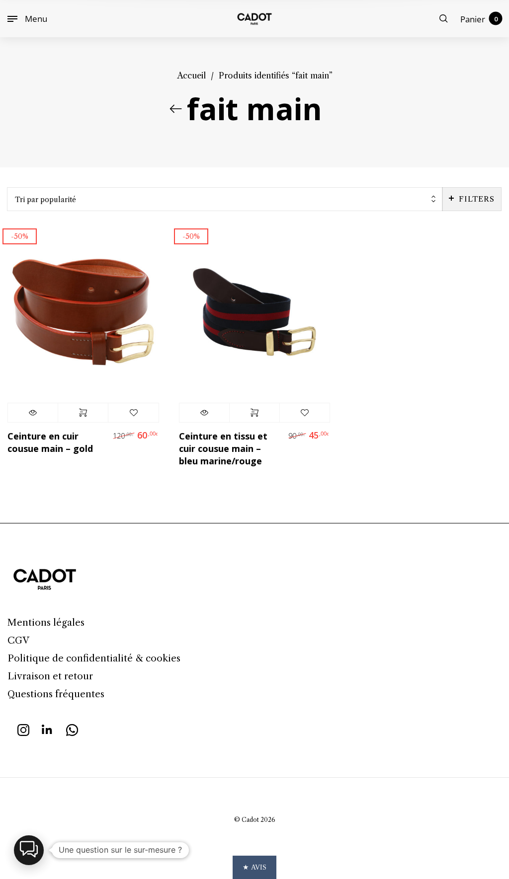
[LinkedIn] (48, 729)
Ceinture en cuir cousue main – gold (50, 442)
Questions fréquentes (55, 694)
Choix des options (83, 413)
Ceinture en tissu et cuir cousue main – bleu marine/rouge (223, 448)
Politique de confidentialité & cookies (93, 658)
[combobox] (224, 199)
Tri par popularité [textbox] (45, 199)
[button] (29, 850)
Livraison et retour (50, 676)
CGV (18, 640)
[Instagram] (23, 729)
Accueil (191, 75)
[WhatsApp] (72, 729)
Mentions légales (46, 622)
